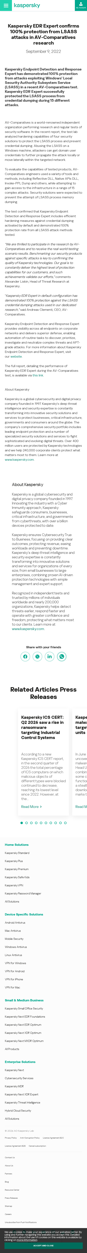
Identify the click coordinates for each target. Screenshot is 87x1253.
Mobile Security (14, 938)
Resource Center (12, 1190)
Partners (8, 1174)
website (16, 356)
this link (38, 375)
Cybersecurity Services (19, 1078)
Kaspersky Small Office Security (24, 1008)
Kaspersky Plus (14, 861)
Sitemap (8, 1206)
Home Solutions (17, 845)
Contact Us (10, 1157)
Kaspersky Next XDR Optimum (23, 1032)
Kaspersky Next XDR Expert (21, 1094)
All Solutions (12, 901)
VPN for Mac (12, 987)
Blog (7, 1182)
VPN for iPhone (14, 979)
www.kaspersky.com (19, 459)
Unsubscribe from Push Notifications (21, 1222)
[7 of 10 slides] (50, 822)
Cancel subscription (37, 1146)
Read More (30, 806)
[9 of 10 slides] (60, 822)
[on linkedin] (49, 656)
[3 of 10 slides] (31, 822)
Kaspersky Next (14, 1070)
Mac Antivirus (13, 930)
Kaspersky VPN (14, 885)
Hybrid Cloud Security (18, 1110)
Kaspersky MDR (14, 1086)
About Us (9, 1165)
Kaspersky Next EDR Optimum (23, 1024)
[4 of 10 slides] (36, 822)
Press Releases (11, 1198)
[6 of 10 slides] (46, 822)
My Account (81, 8)
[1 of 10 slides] (21, 822)
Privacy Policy (11, 1138)
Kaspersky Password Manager (23, 893)
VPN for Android (14, 971)
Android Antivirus (15, 922)
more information (27, 1239)
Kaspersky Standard (17, 853)
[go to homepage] (27, 5)
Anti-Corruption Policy (30, 1138)
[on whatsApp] (62, 656)
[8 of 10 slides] (55, 822)
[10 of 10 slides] (65, 822)
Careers (8, 1214)
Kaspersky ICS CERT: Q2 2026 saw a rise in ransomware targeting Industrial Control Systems (42, 727)
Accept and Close (43, 1245)
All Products (12, 1049)
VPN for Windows (15, 963)
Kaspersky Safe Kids (17, 877)
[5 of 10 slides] (41, 822)
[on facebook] (25, 656)
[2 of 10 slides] (26, 822)
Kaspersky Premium (17, 869)
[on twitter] (37, 656)
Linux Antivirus (13, 955)
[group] (43, 762)
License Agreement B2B (15, 1146)
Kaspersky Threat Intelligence (22, 1102)
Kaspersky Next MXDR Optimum (24, 1041)
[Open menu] (6, 5)
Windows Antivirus (16, 947)
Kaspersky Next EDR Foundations (25, 1016)
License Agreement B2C (53, 1138)
